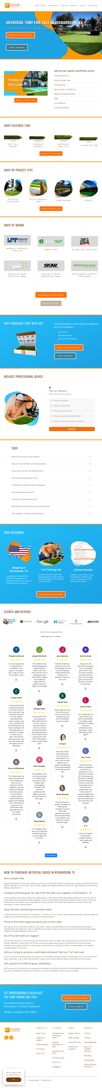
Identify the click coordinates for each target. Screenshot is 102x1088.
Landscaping (63, 200)
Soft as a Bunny (13, 145)
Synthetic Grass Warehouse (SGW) (51, 275)
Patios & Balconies (13, 200)
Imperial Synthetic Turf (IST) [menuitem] (57, 1044)
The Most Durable (38, 145)
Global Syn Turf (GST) (84, 250)
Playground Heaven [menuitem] (40, 1039)
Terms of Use (46, 1080)
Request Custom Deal (20, 35)
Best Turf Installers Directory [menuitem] (87, 1049)
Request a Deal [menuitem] (73, 1033)
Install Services (69, 5)
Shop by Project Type (62, 80)
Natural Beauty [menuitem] (42, 1044)
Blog (82, 5)
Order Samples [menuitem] (73, 1038)
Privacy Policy (33, 1080)
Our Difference (59, 103)
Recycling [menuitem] (87, 1056)
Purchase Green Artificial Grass (17, 275)
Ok (13, 1080)
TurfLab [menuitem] (87, 1038)
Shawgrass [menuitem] (56, 1067)
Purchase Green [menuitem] (58, 1058)
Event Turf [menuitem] (40, 1053)
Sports (89, 200)
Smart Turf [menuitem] (56, 1062)
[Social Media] (6, 1038)
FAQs (56, 98)
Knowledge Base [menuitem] (90, 1042)
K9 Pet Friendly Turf (38, 200)
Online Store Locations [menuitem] (73, 1048)
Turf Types (40, 5)
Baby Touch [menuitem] (40, 1033)
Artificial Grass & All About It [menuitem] (90, 1065)
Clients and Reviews (61, 108)
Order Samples (17, 47)
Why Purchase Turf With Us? (65, 89)
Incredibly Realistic (63, 145)
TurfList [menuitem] (87, 1033)
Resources (53, 5)
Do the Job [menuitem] (40, 1049)
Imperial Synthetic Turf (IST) (17, 249)
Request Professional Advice (64, 94)
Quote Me (93, 5)
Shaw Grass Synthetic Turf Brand (84, 275)
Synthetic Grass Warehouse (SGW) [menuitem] (58, 1035)
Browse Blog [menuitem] (89, 1060)
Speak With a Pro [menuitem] (74, 1042)
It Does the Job (89, 145)
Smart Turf (51, 250)
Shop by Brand (59, 85)
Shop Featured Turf (61, 76)
